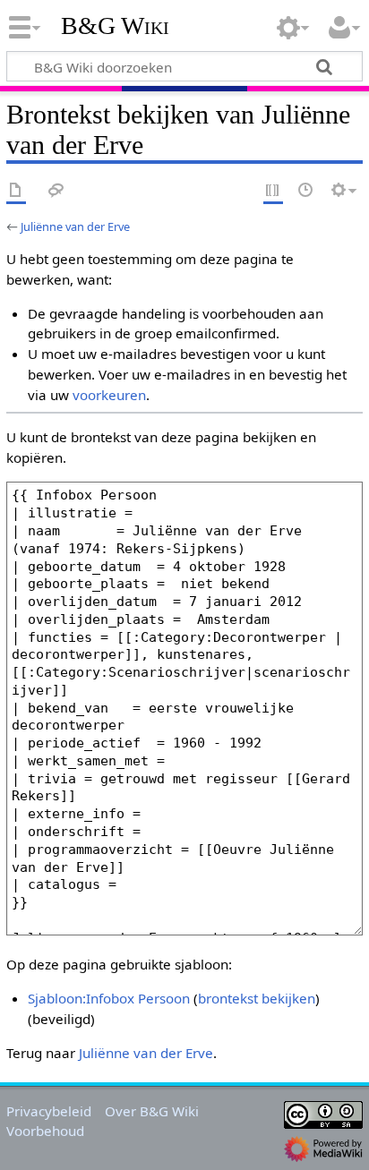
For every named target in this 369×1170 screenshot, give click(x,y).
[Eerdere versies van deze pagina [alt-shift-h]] (306, 191)
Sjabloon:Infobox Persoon (109, 998)
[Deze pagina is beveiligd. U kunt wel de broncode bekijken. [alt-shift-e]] (273, 191)
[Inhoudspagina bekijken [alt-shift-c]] (16, 191)
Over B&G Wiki (152, 1111)
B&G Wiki (115, 25)
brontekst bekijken (256, 998)
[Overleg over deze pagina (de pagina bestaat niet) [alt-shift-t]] (56, 191)
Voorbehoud (45, 1131)
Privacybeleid (48, 1111)
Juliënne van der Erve (75, 226)
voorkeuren (109, 395)
